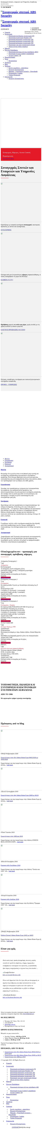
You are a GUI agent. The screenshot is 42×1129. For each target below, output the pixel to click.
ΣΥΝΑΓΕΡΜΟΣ (6, 230)
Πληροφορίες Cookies (15, 73)
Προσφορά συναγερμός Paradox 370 (20, 38)
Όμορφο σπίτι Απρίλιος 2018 (10, 899)
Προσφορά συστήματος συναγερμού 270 (21, 36)
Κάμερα (7, 48)
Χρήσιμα (7, 66)
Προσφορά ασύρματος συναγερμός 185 (21, 39)
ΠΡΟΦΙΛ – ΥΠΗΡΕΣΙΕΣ (9, 384)
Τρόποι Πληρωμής (14, 75)
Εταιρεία (7, 32)
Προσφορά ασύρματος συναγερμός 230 (21, 41)
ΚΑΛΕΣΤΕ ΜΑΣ (8, 158)
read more (10, 765)
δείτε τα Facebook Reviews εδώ (12, 997)
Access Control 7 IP (15, 55)
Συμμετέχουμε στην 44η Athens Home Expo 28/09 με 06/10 (19, 795)
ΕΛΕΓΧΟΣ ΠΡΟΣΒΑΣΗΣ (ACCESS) (13, 330)
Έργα (6, 59)
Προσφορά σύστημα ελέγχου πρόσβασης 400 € (23, 52)
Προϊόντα (8, 62)
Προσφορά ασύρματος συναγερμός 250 (21, 43)
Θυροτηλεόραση (10, 57)
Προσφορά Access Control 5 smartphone (21, 54)
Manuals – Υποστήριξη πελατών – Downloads (23, 71)
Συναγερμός (5, 4)
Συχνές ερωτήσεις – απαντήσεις (18, 68)
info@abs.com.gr (10, 1024)
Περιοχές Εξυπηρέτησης (16, 70)
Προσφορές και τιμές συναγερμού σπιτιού (22, 45)
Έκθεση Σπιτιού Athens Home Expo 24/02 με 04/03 (17, 935)
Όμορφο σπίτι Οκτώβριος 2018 (10, 865)
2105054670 (5, 29)
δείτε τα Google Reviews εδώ (11, 975)
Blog (6, 64)
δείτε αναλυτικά (6, 577)
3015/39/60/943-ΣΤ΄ (28, 1014)
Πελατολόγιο (13, 61)
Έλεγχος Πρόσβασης (11, 50)
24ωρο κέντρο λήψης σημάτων (18, 46)
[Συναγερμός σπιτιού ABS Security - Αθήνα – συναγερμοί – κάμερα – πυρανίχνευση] (21, 15)
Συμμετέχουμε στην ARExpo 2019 (12, 836)
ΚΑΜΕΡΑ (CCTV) (7, 280)
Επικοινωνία (8, 77)
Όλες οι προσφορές (7, 5)
